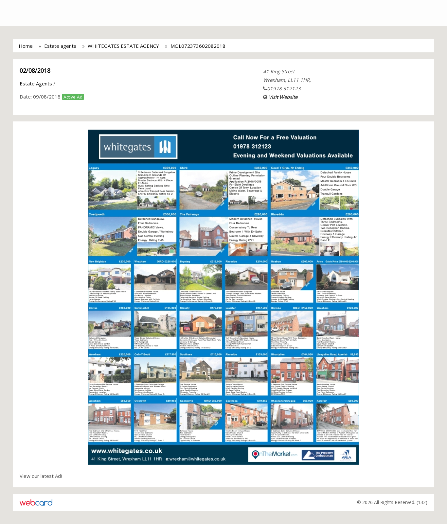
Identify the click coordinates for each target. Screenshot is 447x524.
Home (26, 46)
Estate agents (60, 46)
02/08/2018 (35, 70)
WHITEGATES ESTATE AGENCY (123, 46)
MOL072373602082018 (197, 46)
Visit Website (283, 97)
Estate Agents (36, 83)
